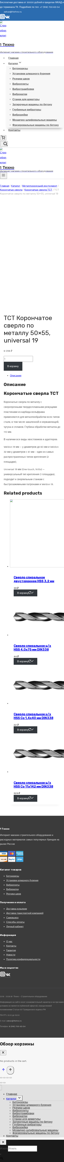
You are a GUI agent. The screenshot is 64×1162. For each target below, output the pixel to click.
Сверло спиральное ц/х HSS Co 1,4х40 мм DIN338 (33, 716)
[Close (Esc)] (1, 1077)
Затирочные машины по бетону (32, 104)
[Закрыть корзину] (3, 1052)
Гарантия (11, 950)
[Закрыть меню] (1, 1087)
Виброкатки (19, 94)
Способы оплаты (15, 922)
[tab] (35, 375)
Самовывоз (12, 917)
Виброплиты (20, 83)
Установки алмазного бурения (31, 73)
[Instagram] (2, 18)
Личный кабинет (15, 926)
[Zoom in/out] (10, 1077)
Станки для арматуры (26, 99)
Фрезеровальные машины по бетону (35, 125)
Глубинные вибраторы (26, 109)
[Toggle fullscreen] (7, 1077)
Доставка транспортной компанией (24, 913)
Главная (13, 58)
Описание (15, 375)
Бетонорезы (20, 68)
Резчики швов (21, 78)
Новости (10, 954)
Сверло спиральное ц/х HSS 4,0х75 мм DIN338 (32, 647)
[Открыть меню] (3, 175)
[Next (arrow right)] (4, 1082)
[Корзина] (3, 137)
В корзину (13, 366)
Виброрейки (20, 114)
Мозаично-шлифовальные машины (34, 119)
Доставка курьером (16, 908)
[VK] (7, 18)
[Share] (4, 1077)
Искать (4, 1148)
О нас (9, 941)
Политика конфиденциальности (23, 959)
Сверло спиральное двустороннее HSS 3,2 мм (34, 579)
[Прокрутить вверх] (3, 1070)
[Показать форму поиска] (4, 144)
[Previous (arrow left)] (1, 1082)
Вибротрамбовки (23, 89)
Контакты (14, 130)
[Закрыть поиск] (3, 1142)
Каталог (11, 1098)
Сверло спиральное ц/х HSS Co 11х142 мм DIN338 (33, 784)
